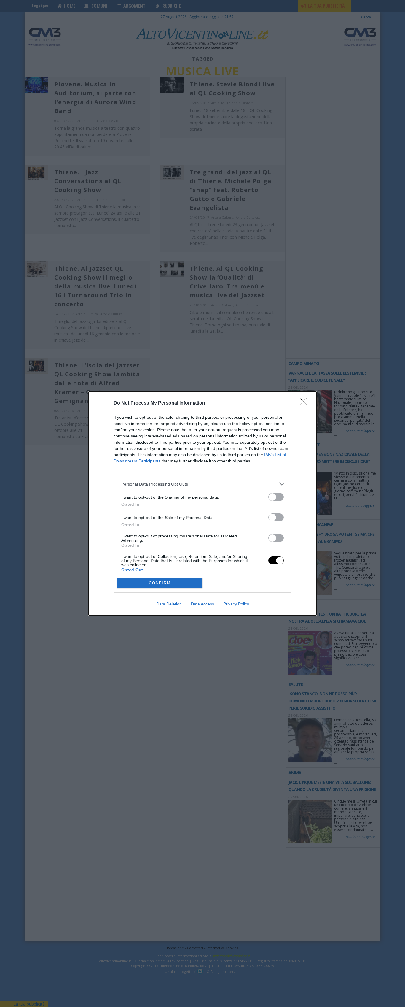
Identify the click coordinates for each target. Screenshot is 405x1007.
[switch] (276, 497)
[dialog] (202, 503)
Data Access (202, 604)
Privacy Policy (236, 604)
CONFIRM (160, 583)
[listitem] (202, 484)
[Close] (305, 403)
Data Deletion (169, 604)
